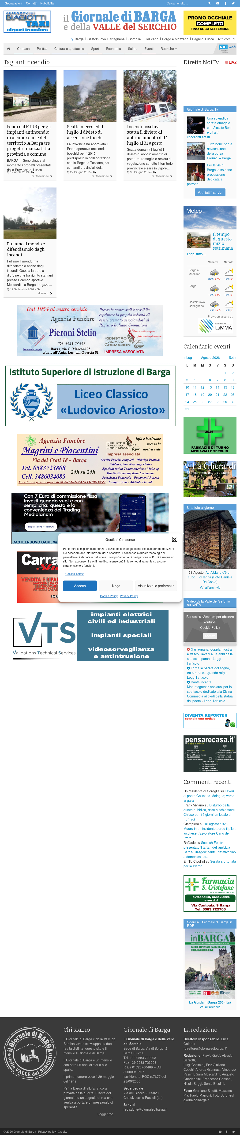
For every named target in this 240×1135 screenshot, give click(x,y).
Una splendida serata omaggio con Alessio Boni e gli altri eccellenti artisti (209, 127)
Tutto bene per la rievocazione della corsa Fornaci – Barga (219, 151)
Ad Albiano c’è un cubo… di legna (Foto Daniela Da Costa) (210, 577)
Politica (42, 48)
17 (187, 394)
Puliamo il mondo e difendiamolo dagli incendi (26, 249)
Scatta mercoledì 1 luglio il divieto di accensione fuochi (85, 132)
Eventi (149, 48)
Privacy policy (47, 1131)
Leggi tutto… (196, 253)
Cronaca (23, 48)
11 (195, 387)
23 (233, 394)
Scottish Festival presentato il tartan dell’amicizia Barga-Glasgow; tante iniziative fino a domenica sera (210, 849)
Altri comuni (226, 39)
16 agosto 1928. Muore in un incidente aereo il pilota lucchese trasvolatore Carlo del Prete (210, 830)
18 (195, 394)
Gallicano (151, 39)
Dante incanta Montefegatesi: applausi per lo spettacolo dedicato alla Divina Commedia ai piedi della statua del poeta (210, 691)
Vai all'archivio (210, 587)
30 (233, 401)
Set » (232, 357)
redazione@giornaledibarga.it (145, 1109)
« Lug (188, 357)
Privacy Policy (129, 596)
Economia (113, 48)
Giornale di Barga (25, 1131)
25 (195, 401)
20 (210, 394)
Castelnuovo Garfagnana (106, 39)
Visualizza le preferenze (156, 585)
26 (202, 401)
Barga (79, 39)
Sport (95, 48)
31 (187, 409)
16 (233, 387)
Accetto (210, 635)
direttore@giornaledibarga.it (205, 1048)
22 (225, 394)
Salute (132, 48)
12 (202, 387)
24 (187, 401)
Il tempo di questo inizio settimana (223, 241)
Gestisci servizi (74, 574)
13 (210, 387)
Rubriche (168, 48)
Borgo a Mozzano (175, 39)
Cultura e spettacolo (69, 48)
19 (202, 394)
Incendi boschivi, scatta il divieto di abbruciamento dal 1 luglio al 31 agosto (147, 135)
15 (225, 387)
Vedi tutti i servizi (210, 192)
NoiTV (227, 48)
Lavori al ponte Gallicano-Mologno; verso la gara (209, 796)
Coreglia (134, 39)
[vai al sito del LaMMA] (215, 325)
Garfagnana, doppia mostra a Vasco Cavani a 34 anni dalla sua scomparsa (210, 654)
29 (225, 401)
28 (217, 401)
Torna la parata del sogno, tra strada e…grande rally (208, 670)
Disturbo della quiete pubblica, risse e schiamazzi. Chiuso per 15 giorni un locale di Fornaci (210, 812)
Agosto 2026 (210, 357)
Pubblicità (47, 3)
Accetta (80, 585)
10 (187, 387)
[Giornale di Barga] (120, 20)
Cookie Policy (109, 596)
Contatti (31, 3)
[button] (174, 539)
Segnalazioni (13, 3)
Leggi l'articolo (197, 677)
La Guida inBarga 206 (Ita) (210, 1002)
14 (217, 387)
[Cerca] (209, 3)
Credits (62, 1131)
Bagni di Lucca (203, 39)
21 (217, 394)
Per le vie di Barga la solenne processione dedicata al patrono (209, 174)
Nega (116, 585)
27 (210, 401)
